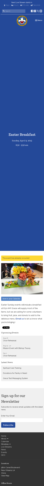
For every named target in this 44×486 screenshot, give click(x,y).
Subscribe (8, 425)
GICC (3, 455)
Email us (20, 319)
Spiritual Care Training (12, 368)
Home (3, 436)
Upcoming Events (10, 332)
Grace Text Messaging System (15, 378)
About (3, 439)
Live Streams (6, 447)
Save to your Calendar (11, 299)
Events (4, 452)
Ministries (5, 444)
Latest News (7, 362)
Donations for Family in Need (15, 373)
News (3, 450)
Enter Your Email (8, 416)
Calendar (5, 441)
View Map (5, 476)
